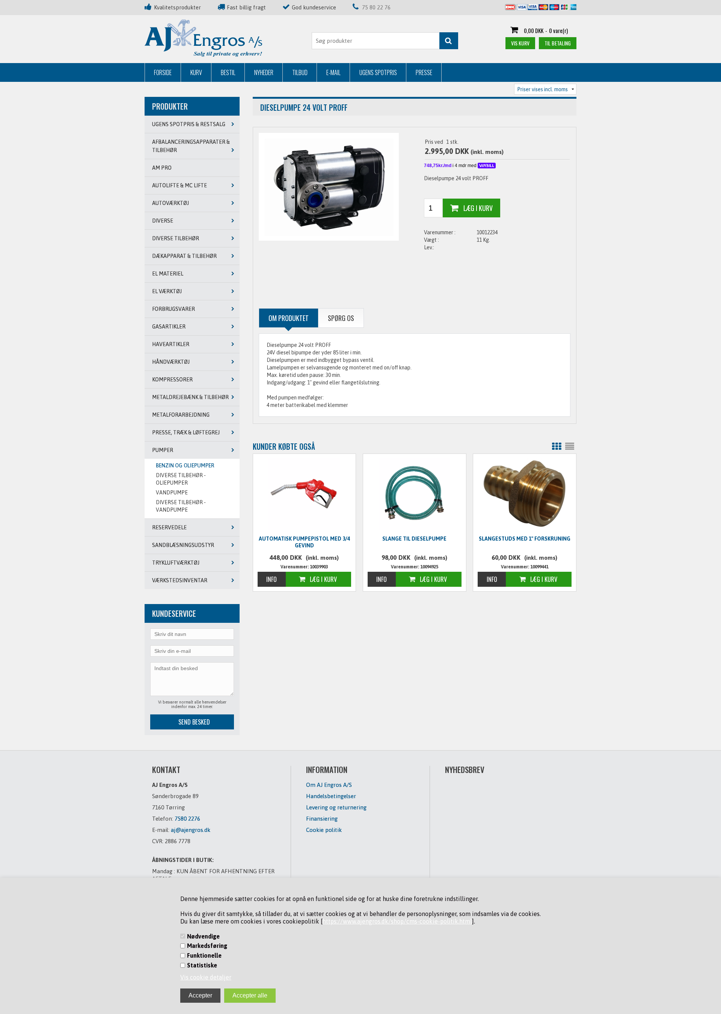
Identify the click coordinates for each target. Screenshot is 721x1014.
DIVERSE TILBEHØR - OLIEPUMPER (181, 479)
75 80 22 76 (376, 7)
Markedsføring (207, 945)
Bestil (228, 72)
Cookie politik (324, 830)
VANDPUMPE (172, 493)
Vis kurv (520, 43)
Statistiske (202, 965)
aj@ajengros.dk (190, 830)
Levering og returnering (336, 807)
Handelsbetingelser (331, 796)
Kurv (196, 72)
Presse (424, 72)
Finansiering (322, 818)
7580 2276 (187, 818)
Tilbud (300, 72)
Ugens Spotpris (378, 72)
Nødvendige (203, 936)
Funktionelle (204, 955)
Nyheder (263, 72)
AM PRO (162, 168)
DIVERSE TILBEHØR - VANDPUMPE (181, 506)
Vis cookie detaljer (205, 977)
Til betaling (558, 43)
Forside (163, 72)
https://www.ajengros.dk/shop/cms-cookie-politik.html (397, 921)
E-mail (333, 72)
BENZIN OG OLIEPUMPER (185, 466)
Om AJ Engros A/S (329, 785)
